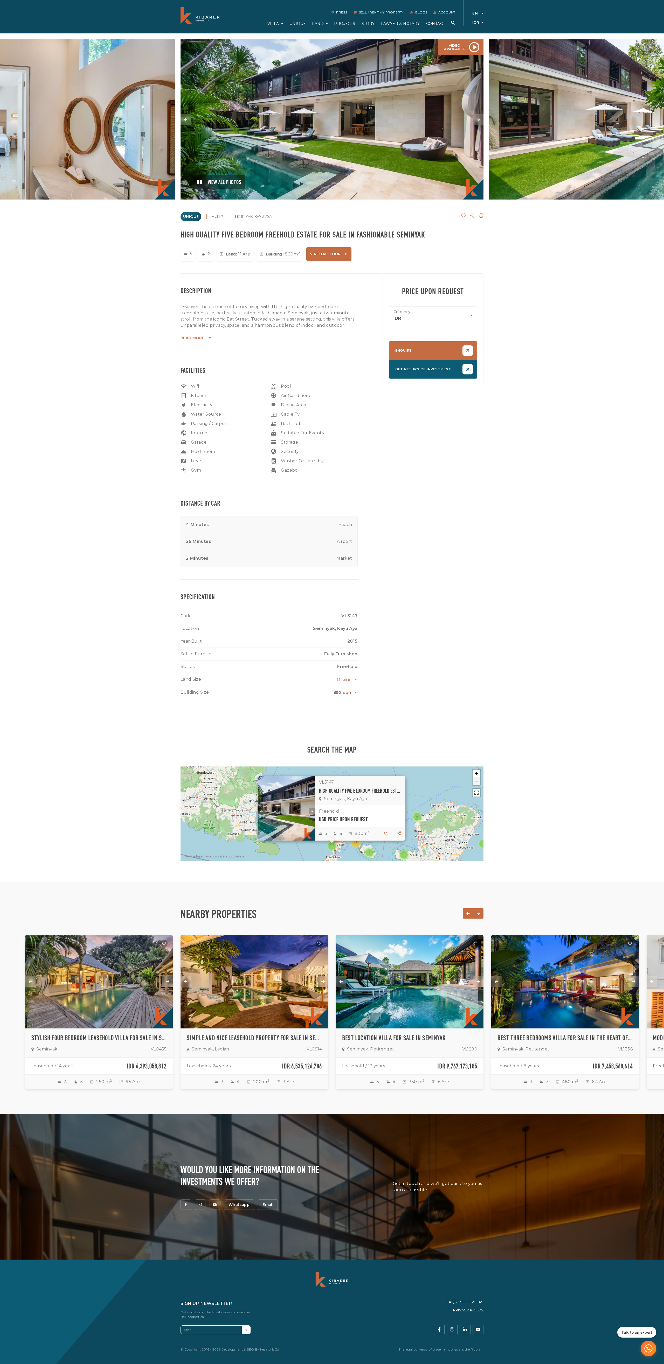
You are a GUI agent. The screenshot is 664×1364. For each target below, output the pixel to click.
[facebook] (186, 1204)
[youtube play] (478, 1329)
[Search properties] (453, 23)
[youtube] (215, 1204)
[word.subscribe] (246, 1330)
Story (368, 23)
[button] (332, 846)
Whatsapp (239, 1204)
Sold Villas (471, 1302)
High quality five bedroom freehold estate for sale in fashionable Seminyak (360, 790)
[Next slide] (478, 119)
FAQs (452, 1302)
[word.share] (472, 215)
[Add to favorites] (164, 943)
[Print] (481, 215)
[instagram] (200, 1204)
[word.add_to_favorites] (463, 215)
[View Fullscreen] (476, 793)
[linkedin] (465, 1329)
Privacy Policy (468, 1310)
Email (267, 1204)
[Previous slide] (186, 119)
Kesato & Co (269, 1349)
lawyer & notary (400, 23)
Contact (435, 23)
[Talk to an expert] (648, 1348)
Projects (344, 23)
